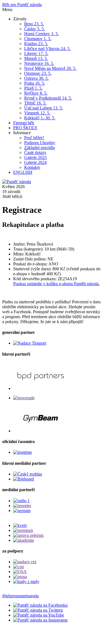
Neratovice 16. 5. (39, 63)
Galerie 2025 (35, 157)
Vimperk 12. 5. (37, 113)
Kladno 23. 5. (36, 43)
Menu (7, 9)
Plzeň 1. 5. (33, 88)
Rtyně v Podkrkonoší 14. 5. (48, 98)
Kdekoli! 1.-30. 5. (39, 118)
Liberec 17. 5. (36, 53)
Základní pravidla (39, 147)
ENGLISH (22, 172)
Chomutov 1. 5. (37, 38)
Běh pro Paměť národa (22, 4)
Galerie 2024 (35, 162)
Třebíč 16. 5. (35, 103)
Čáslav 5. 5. (34, 28)
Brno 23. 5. (34, 23)
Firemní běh (23, 122)
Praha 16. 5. (34, 83)
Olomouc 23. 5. (37, 73)
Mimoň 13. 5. (36, 58)
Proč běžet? (34, 137)
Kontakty (32, 167)
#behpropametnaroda (20, 595)
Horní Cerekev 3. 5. (41, 33)
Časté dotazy (35, 152)
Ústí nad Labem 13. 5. (43, 108)
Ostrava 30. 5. (36, 78)
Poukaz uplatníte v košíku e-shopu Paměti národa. (56, 283)
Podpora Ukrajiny (39, 142)
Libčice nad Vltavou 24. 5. (47, 48)
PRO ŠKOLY (25, 127)
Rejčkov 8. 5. (36, 93)
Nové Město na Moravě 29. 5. (50, 68)
